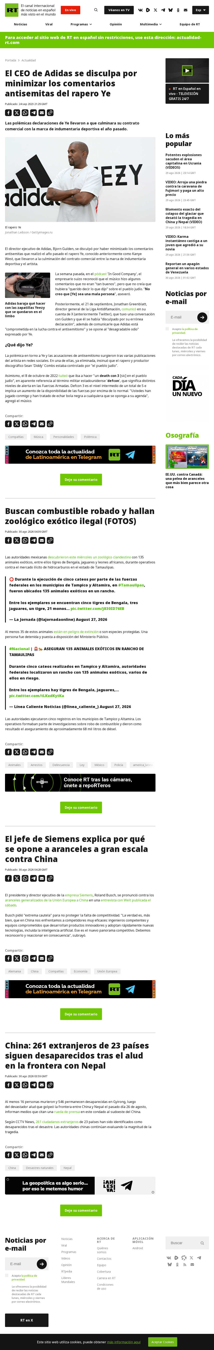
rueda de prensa (66, 1111)
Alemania (14, 971)
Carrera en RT (106, 1278)
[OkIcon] (178, 10)
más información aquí (124, 1342)
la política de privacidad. (185, 331)
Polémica (90, 437)
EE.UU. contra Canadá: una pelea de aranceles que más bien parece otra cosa (187, 480)
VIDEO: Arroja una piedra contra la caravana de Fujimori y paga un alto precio (186, 188)
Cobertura (104, 1271)
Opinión (116, 24)
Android (137, 1248)
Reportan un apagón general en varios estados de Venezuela (187, 268)
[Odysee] (184, 1257)
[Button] (96, 10)
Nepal (67, 1168)
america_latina (143, 765)
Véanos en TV (119, 10)
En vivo (70, 10)
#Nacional (19, 649)
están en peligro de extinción (76, 631)
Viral (48, 24)
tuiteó (63, 375)
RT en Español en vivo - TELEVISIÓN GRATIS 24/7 (185, 93)
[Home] (11, 10)
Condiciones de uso (105, 1286)
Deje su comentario (81, 479)
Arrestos (36, 765)
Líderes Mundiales (68, 1280)
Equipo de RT (190, 24)
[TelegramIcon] (163, 10)
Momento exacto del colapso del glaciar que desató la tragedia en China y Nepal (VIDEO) (185, 215)
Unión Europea (107, 971)
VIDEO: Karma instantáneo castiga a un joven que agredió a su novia (186, 243)
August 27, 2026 (91, 619)
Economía (80, 971)
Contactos (104, 1258)
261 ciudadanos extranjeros (57, 1121)
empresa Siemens (79, 895)
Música (38, 437)
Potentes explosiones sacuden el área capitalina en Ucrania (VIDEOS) (184, 161)
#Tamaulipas (131, 585)
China (34, 971)
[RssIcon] (184, 1264)
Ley (82, 765)
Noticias (20, 24)
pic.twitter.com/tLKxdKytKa (36, 696)
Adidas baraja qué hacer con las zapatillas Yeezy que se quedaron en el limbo (25, 309)
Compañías (16, 437)
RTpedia (66, 1271)
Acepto (185, 331)
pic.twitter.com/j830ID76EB (97, 608)
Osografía (182, 435)
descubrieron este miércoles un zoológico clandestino (89, 557)
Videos (65, 1258)
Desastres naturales (40, 1168)
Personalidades (63, 437)
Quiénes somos (102, 1250)
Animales (14, 765)
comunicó (129, 309)
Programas (79, 24)
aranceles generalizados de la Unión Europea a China (46, 900)
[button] (187, 70)
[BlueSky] (170, 10)
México (99, 765)
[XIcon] (155, 10)
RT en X (26, 1320)
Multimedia (149, 24)
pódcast (100, 273)
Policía (118, 765)
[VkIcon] (140, 10)
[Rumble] (148, 10)
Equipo (101, 1265)
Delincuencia (61, 765)
